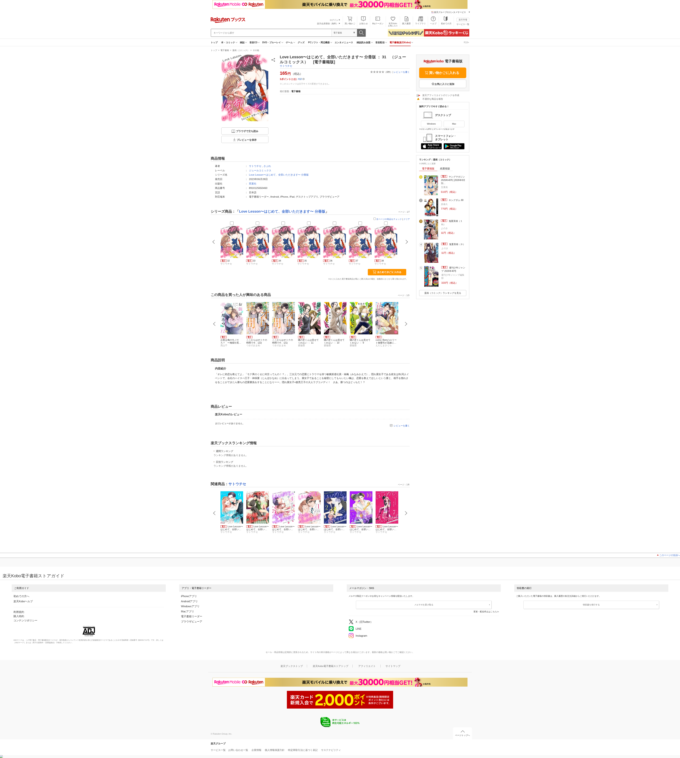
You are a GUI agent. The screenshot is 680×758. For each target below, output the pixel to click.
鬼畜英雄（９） (456, 244)
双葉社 (252, 183)
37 (357, 260)
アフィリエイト (367, 666)
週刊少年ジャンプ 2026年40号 (453, 269)
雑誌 (242, 42)
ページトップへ (462, 735)
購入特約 (18, 616)
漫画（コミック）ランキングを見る (442, 293)
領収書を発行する (591, 604)
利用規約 (18, 611)
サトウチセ (286, 65)
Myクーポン (378, 23)
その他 (256, 50)
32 (228, 260)
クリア (406, 219)
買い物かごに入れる (444, 73)
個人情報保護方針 (275, 750)
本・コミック (228, 42)
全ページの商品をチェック (389, 219)
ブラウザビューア (191, 621)
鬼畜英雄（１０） (452, 223)
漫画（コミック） (240, 50)
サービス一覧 (463, 24)
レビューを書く (402, 72)
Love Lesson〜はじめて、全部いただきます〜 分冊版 (279, 174)
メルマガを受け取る (423, 604)
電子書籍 (224, 50)
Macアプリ (187, 611)
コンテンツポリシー (25, 620)
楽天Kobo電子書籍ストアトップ (330, 666)
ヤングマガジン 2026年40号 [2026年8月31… (453, 180)
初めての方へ (21, 596)
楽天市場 (463, 19)
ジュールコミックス (260, 170)
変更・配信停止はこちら (485, 611)
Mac (454, 124)
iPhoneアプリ (189, 596)
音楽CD (253, 42)
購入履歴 (406, 23)
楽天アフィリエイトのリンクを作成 (440, 95)
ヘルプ (433, 23)
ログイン (334, 20)
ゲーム (289, 42)
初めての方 (446, 23)
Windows (431, 124)
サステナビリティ (331, 750)
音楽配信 (380, 42)
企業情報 (256, 750)
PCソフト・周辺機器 (319, 42)
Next (406, 324)
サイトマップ (393, 666)
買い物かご (350, 23)
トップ (214, 42)
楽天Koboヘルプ (23, 601)
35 (305, 260)
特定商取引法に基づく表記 (303, 750)
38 (382, 260)
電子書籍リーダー (191, 616)
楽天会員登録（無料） (327, 24)
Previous (214, 324)
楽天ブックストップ (291, 666)
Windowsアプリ (190, 606)
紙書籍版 (445, 168)
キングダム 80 (455, 200)
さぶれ (267, 166)
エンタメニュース (344, 42)
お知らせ (363, 23)
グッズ (301, 42)
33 (254, 260)
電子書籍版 (428, 168)
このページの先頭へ (669, 555)
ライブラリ (420, 23)
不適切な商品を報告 (432, 99)
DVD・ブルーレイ (271, 42)
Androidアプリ (189, 601)
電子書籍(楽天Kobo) (400, 42)
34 (280, 260)
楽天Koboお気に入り (393, 24)
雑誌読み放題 (363, 42)
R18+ (466, 42)
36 (331, 260)
